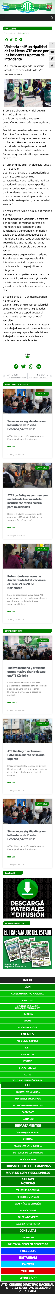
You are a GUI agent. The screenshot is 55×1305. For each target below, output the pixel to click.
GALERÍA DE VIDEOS (28, 1217)
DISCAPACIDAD (28, 1159)
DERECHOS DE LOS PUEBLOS (28, 1153)
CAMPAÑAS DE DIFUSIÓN (28, 1204)
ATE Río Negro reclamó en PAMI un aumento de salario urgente (25, 755)
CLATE (27, 1074)
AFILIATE (28, 1179)
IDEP (27, 1047)
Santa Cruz (10, 29)
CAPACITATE (28, 1112)
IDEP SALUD (27, 1054)
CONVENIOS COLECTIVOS (28, 1099)
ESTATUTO (27, 1000)
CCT (28, 1085)
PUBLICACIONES (28, 1210)
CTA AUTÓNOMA (27, 1068)
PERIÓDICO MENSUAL (28, 1197)
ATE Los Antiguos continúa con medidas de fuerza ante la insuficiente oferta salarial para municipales (27, 501)
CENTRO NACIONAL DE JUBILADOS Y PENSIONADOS (27, 1007)
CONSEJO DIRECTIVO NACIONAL (27, 994)
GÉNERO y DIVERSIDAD (28, 1132)
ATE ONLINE (28, 1237)
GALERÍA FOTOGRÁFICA (28, 1224)
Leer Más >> (12, 446)
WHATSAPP (28, 1277)
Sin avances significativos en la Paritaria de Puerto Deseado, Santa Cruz (26, 425)
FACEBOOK (28, 1250)
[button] (2, 16)
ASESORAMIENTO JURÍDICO (28, 1146)
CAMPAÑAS (10, 873)
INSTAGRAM (28, 1257)
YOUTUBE (28, 1271)
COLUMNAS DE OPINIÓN (28, 1190)
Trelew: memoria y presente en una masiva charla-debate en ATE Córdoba (26, 671)
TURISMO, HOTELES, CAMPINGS (28, 1166)
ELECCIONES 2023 (27, 1027)
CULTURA (28, 1139)
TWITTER (28, 1264)
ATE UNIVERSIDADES (28, 1041)
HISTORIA (27, 1014)
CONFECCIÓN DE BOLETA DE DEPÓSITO (28, 1244)
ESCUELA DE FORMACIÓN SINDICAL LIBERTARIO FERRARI (27, 1081)
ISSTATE (27, 1061)
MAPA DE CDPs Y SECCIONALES (28, 1172)
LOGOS (27, 1020)
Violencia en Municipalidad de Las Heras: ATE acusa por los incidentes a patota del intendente (26, 52)
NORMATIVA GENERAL (28, 1092)
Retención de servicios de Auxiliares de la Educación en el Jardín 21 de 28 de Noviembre (26, 582)
